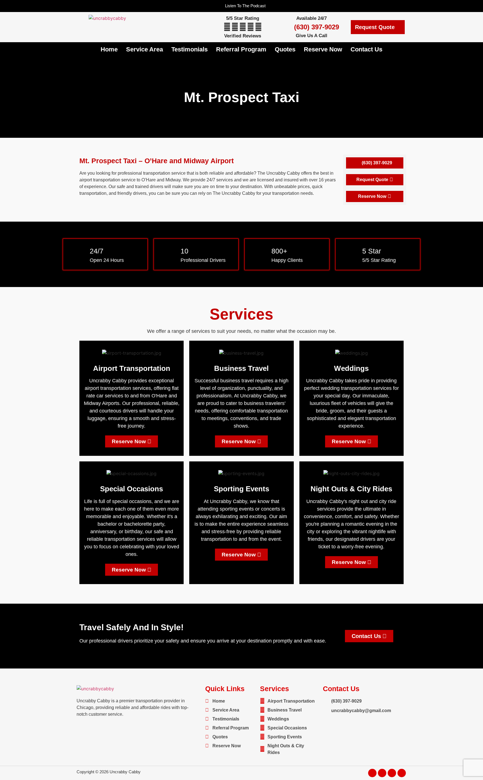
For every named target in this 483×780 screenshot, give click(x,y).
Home (109, 49)
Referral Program (241, 49)
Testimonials (189, 49)
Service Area (144, 49)
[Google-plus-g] (392, 773)
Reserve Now (323, 49)
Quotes (285, 49)
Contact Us (366, 49)
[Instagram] (401, 773)
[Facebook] (372, 773)
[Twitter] (382, 773)
